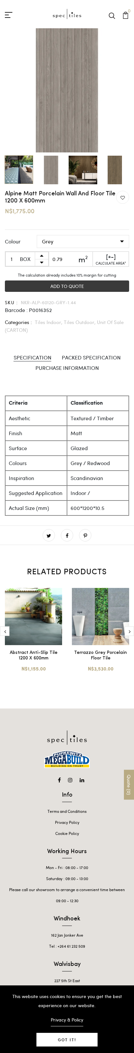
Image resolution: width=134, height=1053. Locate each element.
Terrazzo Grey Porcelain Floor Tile (100, 655)
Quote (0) (129, 785)
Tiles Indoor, (49, 322)
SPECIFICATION (32, 357)
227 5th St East (67, 980)
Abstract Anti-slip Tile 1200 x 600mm (34, 655)
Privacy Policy (67, 822)
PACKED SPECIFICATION (91, 357)
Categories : (18, 322)
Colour (12, 241)
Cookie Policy (67, 833)
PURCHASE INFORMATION (67, 367)
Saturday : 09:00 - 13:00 (67, 878)
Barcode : (16, 309)
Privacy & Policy (67, 1020)
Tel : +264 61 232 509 (67, 946)
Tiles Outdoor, (80, 322)
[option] (67, 90)
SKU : (11, 302)
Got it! (67, 1040)
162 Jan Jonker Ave (67, 935)
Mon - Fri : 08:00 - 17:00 (67, 867)
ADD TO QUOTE (67, 286)
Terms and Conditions (67, 811)
